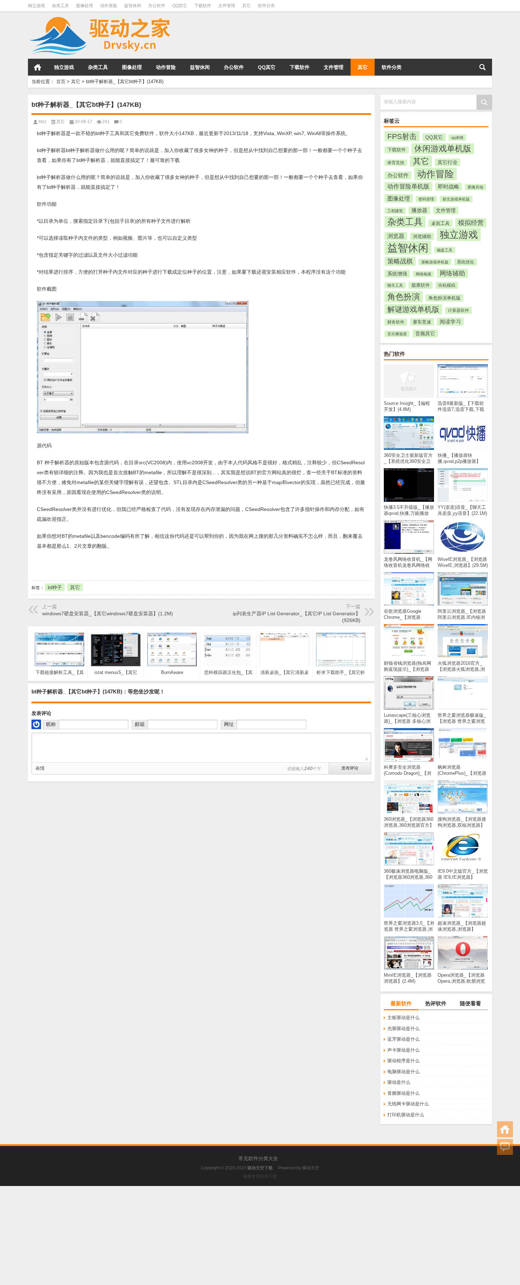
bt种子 (55, 587)
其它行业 (447, 162)
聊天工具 (395, 285)
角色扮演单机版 (444, 298)
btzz (42, 121)
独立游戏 (36, 5)
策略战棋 (400, 261)
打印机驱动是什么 (405, 1114)
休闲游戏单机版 (442, 148)
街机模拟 (446, 285)
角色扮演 (403, 296)
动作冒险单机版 (408, 186)
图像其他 (475, 187)
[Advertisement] (212, 1235)
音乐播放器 (397, 334)
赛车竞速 (422, 322)
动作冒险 (108, 5)
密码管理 (426, 199)
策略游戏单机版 (435, 262)
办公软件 (156, 5)
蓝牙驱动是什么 (403, 1039)
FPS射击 (402, 136)
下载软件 (202, 5)
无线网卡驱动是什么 (408, 1103)
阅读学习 (450, 322)
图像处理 (84, 5)
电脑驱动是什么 (403, 1071)
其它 (246, 5)
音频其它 (425, 333)
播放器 (419, 210)
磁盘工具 (444, 250)
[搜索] (482, 67)
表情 (40, 768)
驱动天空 (310, 1167)
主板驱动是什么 (403, 1017)
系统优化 (465, 262)
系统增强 (397, 274)
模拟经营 (471, 222)
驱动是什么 (398, 1082)
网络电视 (423, 274)
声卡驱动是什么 (403, 1050)
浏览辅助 (422, 236)
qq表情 (457, 137)
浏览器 (395, 236)
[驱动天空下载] (100, 16)
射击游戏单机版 (456, 199)
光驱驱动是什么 (403, 1028)
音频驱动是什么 (403, 1093)
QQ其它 (179, 5)
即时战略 (448, 187)
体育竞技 (395, 163)
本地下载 (70, 565)
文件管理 (226, 5)
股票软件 (420, 285)
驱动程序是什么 (403, 1060)
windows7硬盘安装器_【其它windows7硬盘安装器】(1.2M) (107, 613)
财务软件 (395, 322)
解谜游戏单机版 (413, 309)
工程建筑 (395, 211)
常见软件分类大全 (258, 1158)
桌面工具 (440, 223)
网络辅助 (452, 273)
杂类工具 (60, 5)
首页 (37, 67)
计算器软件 (458, 310)
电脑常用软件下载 (260, 1176)
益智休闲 (132, 5)
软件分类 (266, 5)
